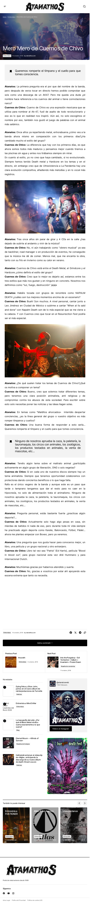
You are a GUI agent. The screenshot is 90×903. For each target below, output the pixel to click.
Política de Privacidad (19, 900)
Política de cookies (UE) (34, 900)
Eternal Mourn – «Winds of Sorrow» (27, 739)
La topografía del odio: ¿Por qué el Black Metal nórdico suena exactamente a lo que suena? (28, 723)
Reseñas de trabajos (23, 744)
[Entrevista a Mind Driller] (8, 707)
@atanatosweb (62, 682)
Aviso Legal (6, 900)
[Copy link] (84, 632)
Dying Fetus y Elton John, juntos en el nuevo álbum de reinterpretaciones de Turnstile (29, 688)
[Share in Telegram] (80, 632)
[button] (5, 6)
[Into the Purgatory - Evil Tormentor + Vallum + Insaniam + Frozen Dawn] (66, 662)
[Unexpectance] (73, 825)
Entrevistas (11, 17)
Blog (18, 730)
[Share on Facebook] (70, 632)
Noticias (19, 694)
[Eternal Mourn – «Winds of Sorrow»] (8, 742)
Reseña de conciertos (68, 666)
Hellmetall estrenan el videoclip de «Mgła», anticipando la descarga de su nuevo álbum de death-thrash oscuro (29, 758)
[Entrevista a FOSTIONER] (16, 825)
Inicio (4, 17)
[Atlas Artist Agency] (45, 825)
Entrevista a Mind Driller (26, 703)
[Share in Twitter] (75, 632)
